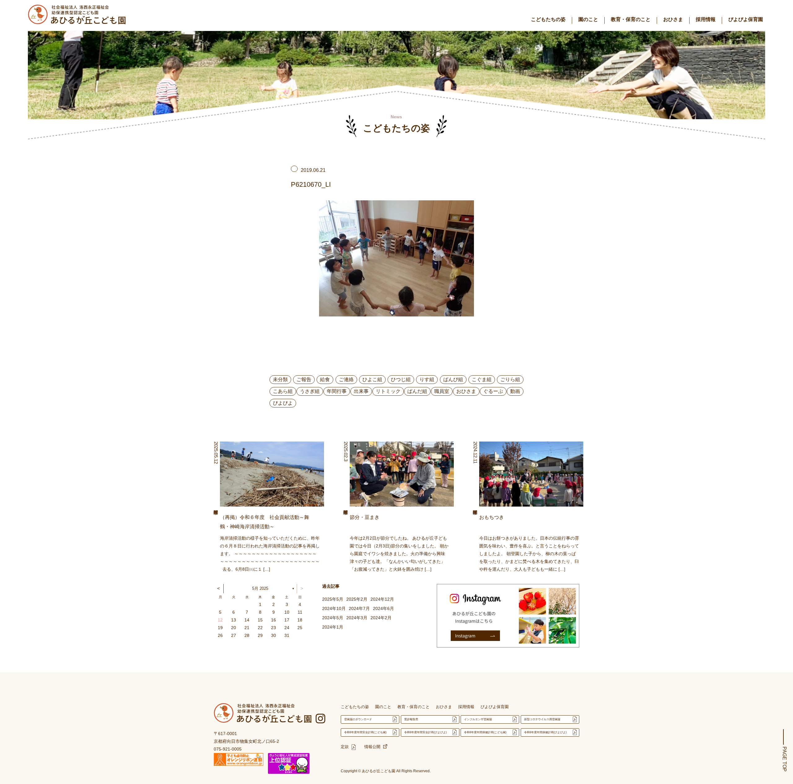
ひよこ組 (372, 379)
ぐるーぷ (493, 391)
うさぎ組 (310, 391)
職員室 (441, 391)
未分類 (280, 379)
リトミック (388, 391)
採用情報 (706, 19)
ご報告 (303, 379)
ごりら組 (510, 379)
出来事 (361, 391)
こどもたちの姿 (548, 19)
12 (220, 619)
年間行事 (337, 391)
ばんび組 (453, 379)
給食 (325, 379)
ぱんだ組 (417, 391)
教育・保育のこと (631, 19)
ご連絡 (346, 379)
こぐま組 (482, 379)
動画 (515, 391)
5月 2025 (260, 588)
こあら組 (283, 391)
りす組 (426, 379)
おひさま (673, 19)
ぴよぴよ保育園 (745, 19)
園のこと (588, 19)
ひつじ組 (401, 379)
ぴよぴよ (283, 403)
